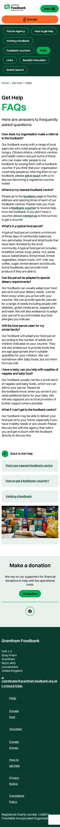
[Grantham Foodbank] (15, 12)
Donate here (30, 593)
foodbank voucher (23, 208)
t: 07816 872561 (12, 686)
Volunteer (15, 729)
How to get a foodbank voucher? (27, 481)
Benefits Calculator (34, 60)
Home (5, 83)
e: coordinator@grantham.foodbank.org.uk (29, 679)
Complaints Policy (16, 796)
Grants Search (15, 69)
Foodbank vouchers (18, 50)
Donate (32, 19)
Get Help (17, 83)
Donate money (14, 742)
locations (29, 196)
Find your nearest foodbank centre (29, 465)
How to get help (44, 31)
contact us (30, 216)
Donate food (14, 711)
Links (9, 60)
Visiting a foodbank (18, 40)
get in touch (33, 176)
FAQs (43, 50)
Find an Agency (15, 31)
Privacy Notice (14, 778)
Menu (47, 8)
